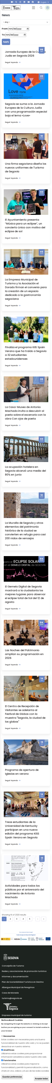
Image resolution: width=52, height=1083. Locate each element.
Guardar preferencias (12, 1077)
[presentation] (12, 2)
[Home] (11, 8)
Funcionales (9, 1060)
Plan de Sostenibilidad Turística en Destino (23, 982)
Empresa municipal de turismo (17, 1015)
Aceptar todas (41, 1079)
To (3, 34)
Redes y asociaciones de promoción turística (24, 971)
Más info (17, 1030)
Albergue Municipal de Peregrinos (18, 987)
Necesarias (9, 1036)
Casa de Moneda (10, 992)
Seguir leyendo (11, 62)
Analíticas (8, 1050)
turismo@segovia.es (12, 998)
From (5, 28)
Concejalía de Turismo (13, 965)
